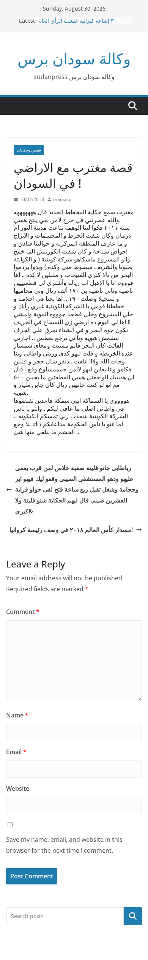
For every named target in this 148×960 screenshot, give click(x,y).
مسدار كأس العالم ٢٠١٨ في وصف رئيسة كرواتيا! (71, 530)
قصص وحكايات (29, 150)
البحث (132, 916)
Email (16, 752)
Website (17, 788)
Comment (22, 612)
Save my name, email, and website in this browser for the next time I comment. (64, 845)
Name (17, 715)
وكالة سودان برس (74, 58)
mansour (62, 199)
